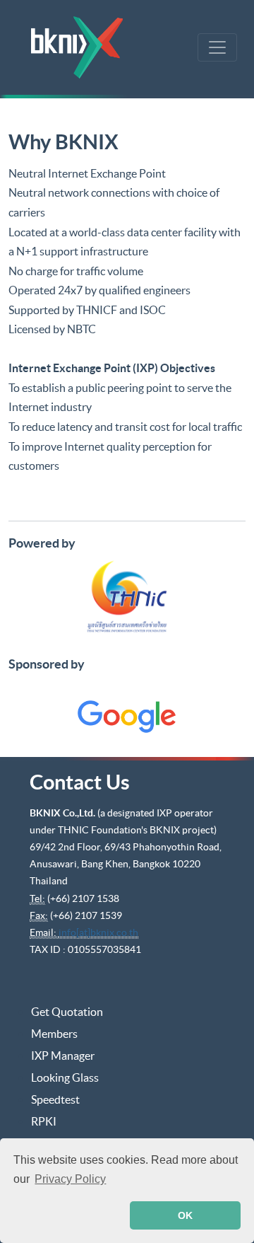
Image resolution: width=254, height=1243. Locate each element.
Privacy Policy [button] (70, 1179)
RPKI (43, 1121)
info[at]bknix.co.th (98, 932)
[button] (68, 1215)
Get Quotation (67, 1011)
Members (54, 1033)
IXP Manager (63, 1055)
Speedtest (55, 1099)
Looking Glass (65, 1077)
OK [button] (185, 1215)
